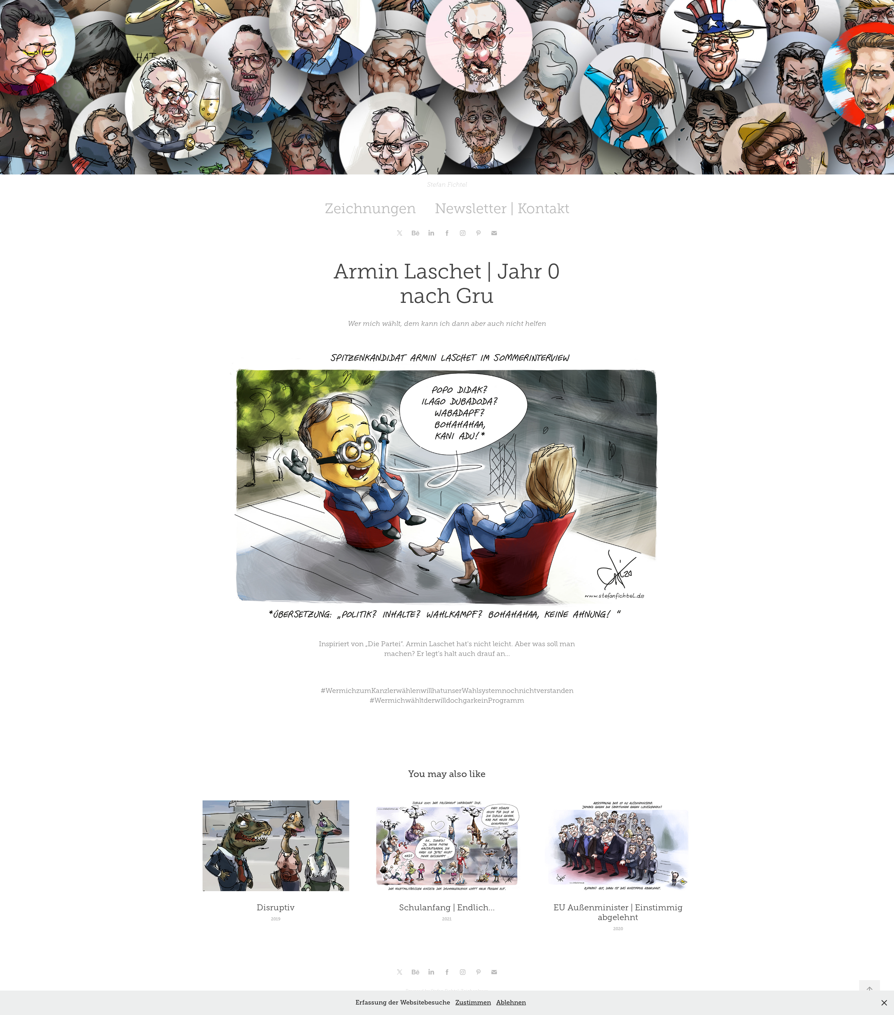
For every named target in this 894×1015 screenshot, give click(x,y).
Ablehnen (511, 1002)
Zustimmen (473, 1002)
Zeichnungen (370, 208)
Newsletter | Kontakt (502, 208)
